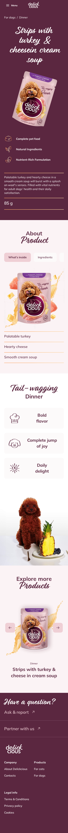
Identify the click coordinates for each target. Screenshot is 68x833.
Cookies (9, 812)
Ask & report (17, 712)
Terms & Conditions (16, 799)
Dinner (23, 17)
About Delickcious (15, 769)
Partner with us (19, 728)
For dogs (10, 17)
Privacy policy (13, 805)
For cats (39, 769)
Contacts (10, 775)
